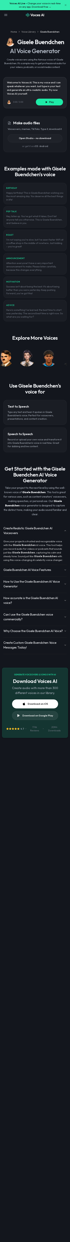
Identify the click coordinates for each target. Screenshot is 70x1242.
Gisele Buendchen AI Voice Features (27, 570)
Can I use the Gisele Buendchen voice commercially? (28, 617)
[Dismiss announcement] (66, 5)
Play (51, 102)
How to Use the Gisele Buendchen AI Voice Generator (31, 584)
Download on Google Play (37, 715)
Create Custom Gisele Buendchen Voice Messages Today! (29, 645)
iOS (36, 146)
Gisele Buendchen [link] (49, 31)
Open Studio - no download (35, 138)
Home (14, 31)
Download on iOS (38, 703)
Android (43, 146)
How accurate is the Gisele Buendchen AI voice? (30, 600)
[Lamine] (48, 358)
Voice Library (28, 31)
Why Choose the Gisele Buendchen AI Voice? (33, 631)
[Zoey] (26, 358)
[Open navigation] (6, 15)
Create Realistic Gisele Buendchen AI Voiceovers (27, 530)
